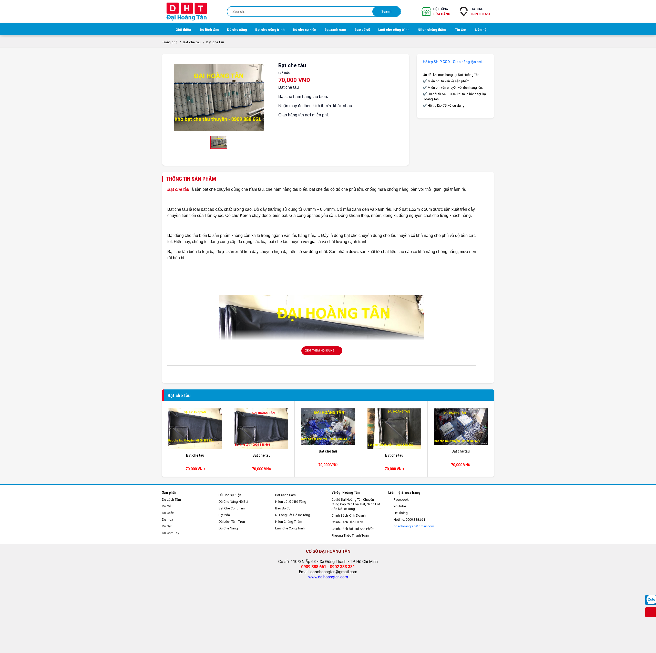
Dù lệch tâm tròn (232, 522)
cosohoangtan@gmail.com (413, 526)
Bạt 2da (224, 515)
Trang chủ (170, 42)
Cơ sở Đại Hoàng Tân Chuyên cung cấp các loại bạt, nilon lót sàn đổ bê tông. (356, 504)
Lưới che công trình (290, 528)
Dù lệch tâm (171, 499)
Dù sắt (167, 526)
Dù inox (167, 519)
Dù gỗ (166, 506)
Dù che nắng (228, 528)
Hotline (480, 11)
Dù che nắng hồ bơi (233, 502)
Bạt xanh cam (285, 495)
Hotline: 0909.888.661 (409, 519)
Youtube (399, 506)
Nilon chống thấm (288, 522)
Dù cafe (168, 513)
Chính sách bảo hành (347, 522)
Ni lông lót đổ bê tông (292, 515)
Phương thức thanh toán (350, 535)
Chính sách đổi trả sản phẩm (353, 529)
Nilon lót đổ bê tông (290, 502)
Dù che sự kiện (230, 495)
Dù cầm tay (170, 533)
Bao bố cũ (282, 508)
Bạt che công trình (233, 508)
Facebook (401, 499)
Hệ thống (441, 11)
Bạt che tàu (192, 42)
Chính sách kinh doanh (349, 515)
